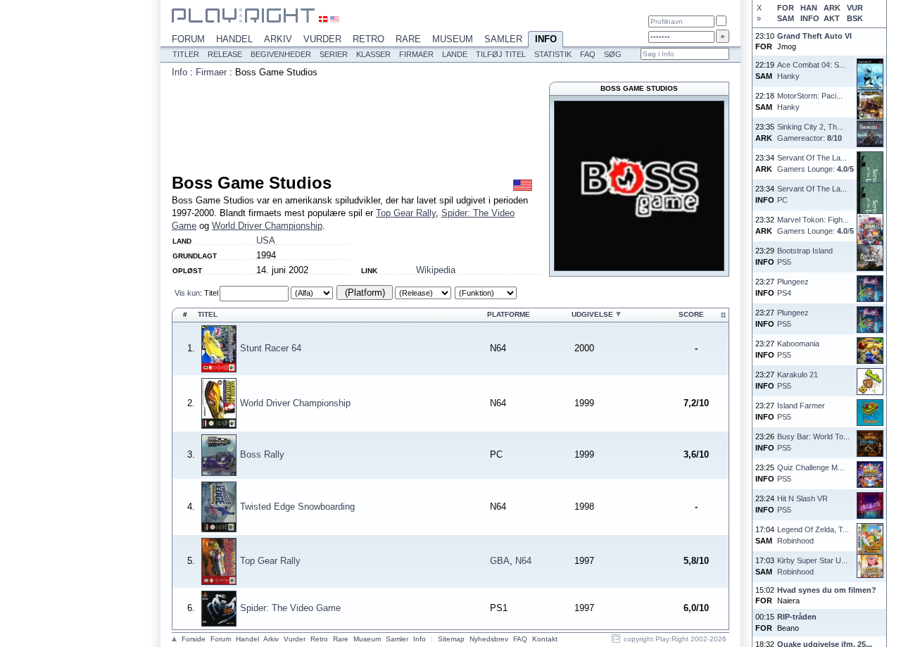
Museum (452, 39)
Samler (503, 39)
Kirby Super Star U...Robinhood (812, 565)
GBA (500, 560)
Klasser (373, 54)
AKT (832, 18)
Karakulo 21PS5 (797, 379)
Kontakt (544, 639)
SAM (785, 18)
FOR (785, 8)
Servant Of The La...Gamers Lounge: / (815, 162)
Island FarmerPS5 (801, 410)
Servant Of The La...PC (812, 193)
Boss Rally (262, 454)
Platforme (508, 314)
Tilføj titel (501, 54)
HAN (808, 8)
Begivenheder (281, 54)
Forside (194, 639)
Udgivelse (592, 314)
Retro (368, 39)
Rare (408, 39)
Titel (211, 293)
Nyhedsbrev (489, 639)
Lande (454, 54)
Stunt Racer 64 (270, 348)
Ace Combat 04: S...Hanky (811, 70)
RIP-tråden (797, 617)
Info (546, 39)
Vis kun (187, 293)
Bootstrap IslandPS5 (805, 255)
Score (691, 314)
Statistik (553, 54)
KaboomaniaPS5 (798, 348)
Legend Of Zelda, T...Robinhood (813, 534)
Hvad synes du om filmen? (826, 590)
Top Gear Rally (406, 213)
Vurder (322, 39)
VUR (855, 8)
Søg (613, 54)
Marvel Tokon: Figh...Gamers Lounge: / (815, 224)
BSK (855, 18)
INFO (809, 18)
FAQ (588, 54)
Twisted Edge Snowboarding (297, 506)
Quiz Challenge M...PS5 (810, 472)
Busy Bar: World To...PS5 (813, 441)
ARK (832, 8)
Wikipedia (435, 270)
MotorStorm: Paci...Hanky (810, 101)
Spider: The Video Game (290, 608)
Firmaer (416, 54)
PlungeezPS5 (793, 317)
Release (225, 54)
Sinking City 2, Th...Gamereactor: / (810, 132)
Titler (185, 54)
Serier (334, 54)
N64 (523, 560)
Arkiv (278, 39)
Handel (234, 39)
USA (265, 240)
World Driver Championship (267, 225)
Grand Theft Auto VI (814, 36)
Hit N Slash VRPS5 (802, 503)
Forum (188, 39)
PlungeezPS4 (793, 286)
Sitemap (451, 639)
